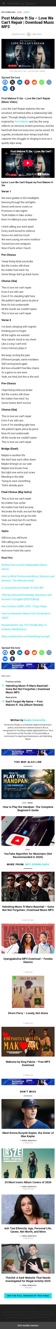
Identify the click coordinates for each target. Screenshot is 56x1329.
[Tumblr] (12, 90)
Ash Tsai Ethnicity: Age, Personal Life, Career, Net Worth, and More (28, 1230)
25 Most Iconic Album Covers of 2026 (28, 1182)
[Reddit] (34, 83)
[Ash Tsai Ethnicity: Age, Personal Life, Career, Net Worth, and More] (28, 1209)
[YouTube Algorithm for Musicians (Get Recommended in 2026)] (28, 831)
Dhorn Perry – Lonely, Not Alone (28, 1013)
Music (30, 803)
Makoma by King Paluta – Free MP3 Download (28, 1063)
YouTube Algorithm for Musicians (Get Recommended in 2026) (28, 855)
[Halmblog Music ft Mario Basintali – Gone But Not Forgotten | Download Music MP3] (28, 887)
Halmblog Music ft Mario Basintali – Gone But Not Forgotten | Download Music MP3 (28, 908)
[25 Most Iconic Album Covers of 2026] (28, 1163)
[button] (3, 3)
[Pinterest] (27, 83)
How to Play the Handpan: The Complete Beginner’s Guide (28, 808)
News (24, 803)
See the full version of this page (28, 1296)
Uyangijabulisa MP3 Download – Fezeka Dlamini (28, 960)
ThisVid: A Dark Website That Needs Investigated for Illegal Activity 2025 (28, 1279)
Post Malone (22, 121)
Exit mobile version (28, 1325)
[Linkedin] (19, 83)
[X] (12, 83)
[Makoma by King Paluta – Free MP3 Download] (28, 1042)
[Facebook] (5, 83)
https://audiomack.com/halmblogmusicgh (25, 636)
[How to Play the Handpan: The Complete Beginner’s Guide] (28, 784)
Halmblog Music (21, 3)
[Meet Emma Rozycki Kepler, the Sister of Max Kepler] (28, 1114)
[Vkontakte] (5, 90)
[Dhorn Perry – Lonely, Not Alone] (28, 992)
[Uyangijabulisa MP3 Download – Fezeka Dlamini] (28, 939)
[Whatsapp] (41, 83)
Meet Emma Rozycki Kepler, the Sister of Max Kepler (28, 1134)
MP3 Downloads (37, 864)
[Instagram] (49, 83)
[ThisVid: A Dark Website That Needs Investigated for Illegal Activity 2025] (28, 1259)
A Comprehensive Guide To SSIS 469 (22, 587)
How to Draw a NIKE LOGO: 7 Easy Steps (24, 606)
